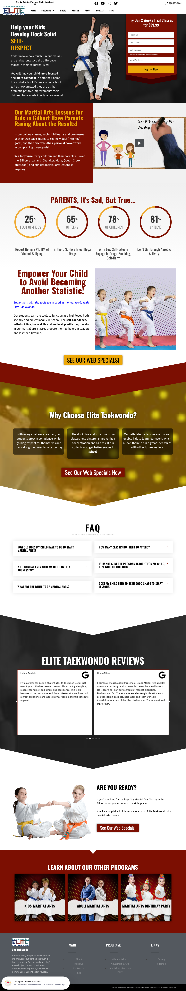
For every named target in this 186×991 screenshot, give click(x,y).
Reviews (75, 10)
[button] (52, 546)
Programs (46, 10)
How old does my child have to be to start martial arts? (45, 547)
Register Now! (151, 69)
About (87, 10)
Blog (111, 10)
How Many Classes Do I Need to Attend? (124, 545)
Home (33, 10)
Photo (63, 10)
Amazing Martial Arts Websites (164, 985)
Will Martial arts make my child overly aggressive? (43, 566)
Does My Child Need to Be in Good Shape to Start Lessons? (131, 583)
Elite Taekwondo (20, 947)
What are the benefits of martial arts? (43, 584)
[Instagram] (109, 3)
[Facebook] (96, 3)
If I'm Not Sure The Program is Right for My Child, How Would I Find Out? (132, 563)
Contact (100, 10)
